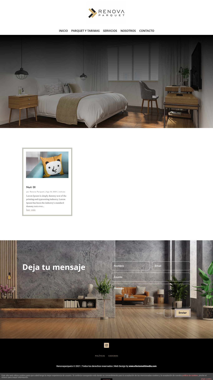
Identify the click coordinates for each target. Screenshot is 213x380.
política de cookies (190, 375)
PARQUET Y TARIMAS (85, 31)
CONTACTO (146, 31)
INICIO (63, 31)
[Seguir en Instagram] (106, 345)
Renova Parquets (37, 192)
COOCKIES (113, 356)
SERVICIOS (110, 31)
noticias (62, 192)
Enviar (183, 312)
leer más (31, 210)
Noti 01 (31, 187)
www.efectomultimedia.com (143, 366)
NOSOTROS (128, 31)
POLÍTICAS (100, 356)
